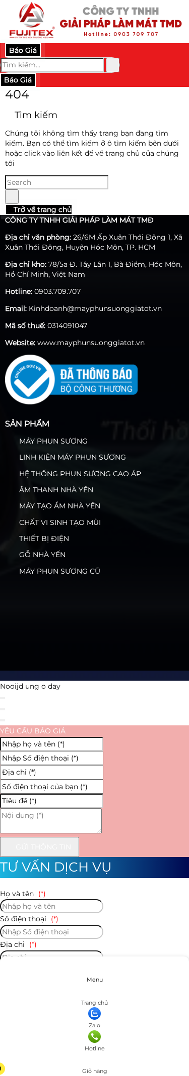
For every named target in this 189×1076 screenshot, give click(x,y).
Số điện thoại (29, 918)
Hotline (95, 1048)
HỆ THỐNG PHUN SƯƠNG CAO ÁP (79, 473)
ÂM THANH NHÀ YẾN (55, 489)
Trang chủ (94, 1002)
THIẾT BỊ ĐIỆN (43, 538)
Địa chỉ (18, 944)
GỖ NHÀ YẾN (41, 554)
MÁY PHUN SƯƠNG (52, 441)
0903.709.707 (57, 291)
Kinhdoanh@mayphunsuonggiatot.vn (95, 308)
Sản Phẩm (27, 423)
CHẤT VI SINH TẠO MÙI (59, 522)
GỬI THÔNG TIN (42, 846)
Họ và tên (23, 893)
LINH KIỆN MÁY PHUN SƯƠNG (71, 457)
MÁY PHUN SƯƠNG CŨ (58, 571)
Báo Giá (23, 50)
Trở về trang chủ (42, 209)
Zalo (94, 1025)
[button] (94, 1056)
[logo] (94, 37)
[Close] (2, 698)
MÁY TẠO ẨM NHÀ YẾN (58, 505)
